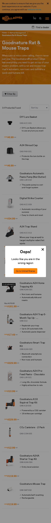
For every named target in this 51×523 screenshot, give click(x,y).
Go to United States (25, 270)
